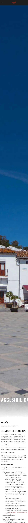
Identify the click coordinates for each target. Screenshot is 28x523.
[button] (1, 2)
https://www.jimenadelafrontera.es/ (16, 449)
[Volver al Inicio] (14, 2)
